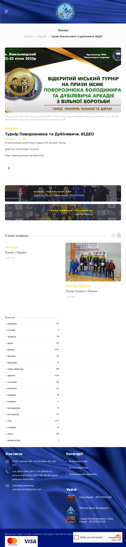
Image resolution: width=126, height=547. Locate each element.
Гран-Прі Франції (83, 214)
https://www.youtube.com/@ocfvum (24, 155)
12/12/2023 (70, 297)
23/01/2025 (10, 139)
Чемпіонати (33, 440)
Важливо (33, 362)
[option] (32, 252)
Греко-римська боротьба (83, 474)
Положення (33, 408)
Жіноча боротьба (78, 467)
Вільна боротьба (78, 461)
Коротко (42, 36)
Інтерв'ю (33, 324)
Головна (28, 36)
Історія (33, 330)
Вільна (39, 192)
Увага (33, 434)
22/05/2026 (10, 258)
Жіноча (33, 375)
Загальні (33, 382)
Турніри (33, 427)
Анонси (33, 336)
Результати (55, 192)
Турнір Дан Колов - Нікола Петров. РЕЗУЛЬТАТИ (59, 195)
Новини (33, 395)
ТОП (68, 192)
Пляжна (33, 401)
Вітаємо (33, 356)
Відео (33, 343)
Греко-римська (61, 210)
